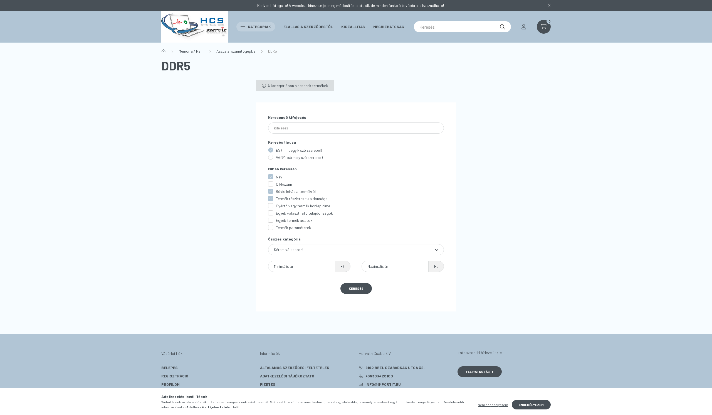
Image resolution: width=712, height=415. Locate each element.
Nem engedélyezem (493, 405)
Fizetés (267, 384)
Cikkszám (284, 184)
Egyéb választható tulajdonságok (304, 213)
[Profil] (524, 27)
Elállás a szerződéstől (308, 26)
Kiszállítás (353, 26)
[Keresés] (503, 27)
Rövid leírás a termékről (296, 191)
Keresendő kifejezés (287, 117)
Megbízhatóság (388, 26)
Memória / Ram (191, 51)
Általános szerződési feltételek (294, 367)
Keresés (356, 288)
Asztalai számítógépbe (235, 51)
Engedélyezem (531, 405)
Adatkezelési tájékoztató (287, 376)
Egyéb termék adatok (294, 220)
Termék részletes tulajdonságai (302, 198)
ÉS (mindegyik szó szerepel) (299, 150)
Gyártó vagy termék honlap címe (303, 205)
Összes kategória (284, 239)
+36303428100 (379, 376)
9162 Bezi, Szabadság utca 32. (395, 367)
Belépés (169, 367)
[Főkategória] (163, 51)
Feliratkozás (478, 372)
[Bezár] (549, 5)
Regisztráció (174, 376)
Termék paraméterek (293, 227)
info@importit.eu (383, 384)
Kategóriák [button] (259, 26)
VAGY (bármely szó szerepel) (299, 157)
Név (279, 177)
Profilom (170, 384)
